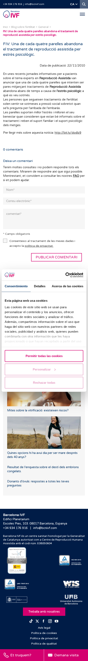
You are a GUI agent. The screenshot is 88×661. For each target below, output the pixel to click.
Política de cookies (44, 633)
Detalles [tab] (40, 286)
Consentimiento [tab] (16, 286)
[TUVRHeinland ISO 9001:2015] (71, 560)
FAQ (76, 176)
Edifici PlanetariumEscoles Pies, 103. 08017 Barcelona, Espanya (35, 521)
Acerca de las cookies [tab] (67, 286)
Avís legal (44, 627)
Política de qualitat (44, 643)
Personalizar (42, 369)
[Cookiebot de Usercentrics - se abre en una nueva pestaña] (65, 275)
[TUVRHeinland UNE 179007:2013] (17, 584)
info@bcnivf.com (34, 4)
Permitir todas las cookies (44, 356)
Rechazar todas (44, 382)
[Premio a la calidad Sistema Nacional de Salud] (17, 560)
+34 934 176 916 (12, 4)
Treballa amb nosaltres (44, 611)
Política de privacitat (44, 638)
